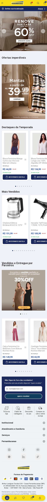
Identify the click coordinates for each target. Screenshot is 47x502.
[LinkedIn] (23, 456)
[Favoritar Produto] (25, 160)
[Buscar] (15, 498)
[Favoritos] (23, 498)
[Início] (7, 498)
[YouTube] (37, 449)
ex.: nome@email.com (14, 389)
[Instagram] (9, 449)
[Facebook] (23, 449)
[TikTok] (38, 456)
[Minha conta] (40, 498)
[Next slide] (43, 31)
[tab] (18, 49)
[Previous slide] (4, 31)
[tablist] (23, 185)
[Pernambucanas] (17, 3)
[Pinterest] (9, 456)
